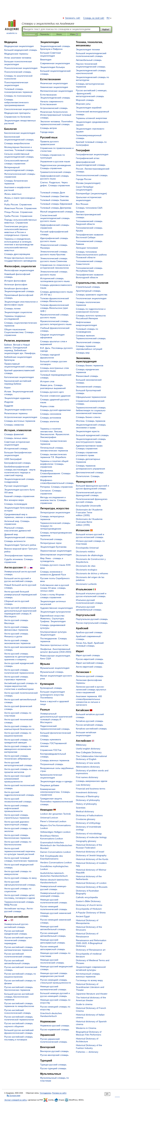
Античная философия (15, 284)
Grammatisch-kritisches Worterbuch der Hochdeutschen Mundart (56, 845)
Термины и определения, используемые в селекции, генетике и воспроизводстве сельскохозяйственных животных (18, 245)
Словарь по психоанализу (17, 96)
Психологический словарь (17, 72)
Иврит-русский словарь (88, 655)
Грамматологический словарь (55, 172)
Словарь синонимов (50, 414)
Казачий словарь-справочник (19, 496)
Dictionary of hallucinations (89, 815)
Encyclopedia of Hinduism (89, 909)
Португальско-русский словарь (92, 619)
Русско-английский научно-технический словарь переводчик (18, 940)
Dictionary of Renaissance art (90, 950)
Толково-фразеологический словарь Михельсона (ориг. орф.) (54, 308)
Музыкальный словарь (51, 672)
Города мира (47, 132)
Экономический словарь (88, 386)
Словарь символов (14, 424)
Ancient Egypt (83, 916)
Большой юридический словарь (92, 435)
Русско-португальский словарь (92, 623)
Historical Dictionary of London (91, 883)
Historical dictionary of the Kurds (92, 859)
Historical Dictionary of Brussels (91, 887)
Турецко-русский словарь (53, 1064)
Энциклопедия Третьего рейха (20, 545)
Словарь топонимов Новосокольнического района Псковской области (91, 254)
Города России (83, 179)
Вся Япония (82, 204)
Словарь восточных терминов (19, 421)
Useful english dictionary (88, 748)
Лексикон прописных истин (54, 645)
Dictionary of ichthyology (88, 823)
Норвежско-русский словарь (54, 1025)
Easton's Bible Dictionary (88, 901)
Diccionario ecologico (86, 569)
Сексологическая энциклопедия (20, 109)
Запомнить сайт (72, 18)
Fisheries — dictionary (87, 1052)
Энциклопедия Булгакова (53, 547)
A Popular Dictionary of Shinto (91, 912)
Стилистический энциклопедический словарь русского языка (55, 218)
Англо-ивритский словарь (89, 666)
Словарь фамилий (14, 434)
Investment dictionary (86, 792)
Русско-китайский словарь (89, 725)
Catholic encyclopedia (87, 897)
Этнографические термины (18, 555)
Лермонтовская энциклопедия (56, 550)
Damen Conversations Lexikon (55, 852)
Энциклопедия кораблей (88, 107)
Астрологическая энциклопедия (20, 417)
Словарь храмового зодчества (91, 294)
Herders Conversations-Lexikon (56, 862)
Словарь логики (12, 308)
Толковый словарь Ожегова (54, 196)
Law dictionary (83, 785)
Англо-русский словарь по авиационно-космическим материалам (17, 749)
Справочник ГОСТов (50, 750)
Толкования (29, 34)
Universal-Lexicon (49, 817)
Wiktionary (81, 745)
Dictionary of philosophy (88, 800)
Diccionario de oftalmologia (89, 555)
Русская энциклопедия (16, 486)
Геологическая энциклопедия (91, 298)
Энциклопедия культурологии (55, 611)
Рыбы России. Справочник (18, 204)
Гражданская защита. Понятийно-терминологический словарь (56, 801)
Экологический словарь (88, 342)
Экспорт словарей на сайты (15, 1100)
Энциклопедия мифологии (18, 409)
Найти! (105, 29)
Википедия (45, 59)
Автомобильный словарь (89, 60)
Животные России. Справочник (20, 208)
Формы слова (47, 406)
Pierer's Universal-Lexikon (53, 821)
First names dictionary (87, 777)
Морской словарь (85, 100)
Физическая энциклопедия (54, 83)
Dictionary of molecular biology (91, 837)
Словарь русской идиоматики (55, 410)
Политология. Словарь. (88, 476)
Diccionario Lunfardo (86, 584)
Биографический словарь (17, 463)
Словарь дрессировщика (17, 254)
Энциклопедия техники (88, 49)
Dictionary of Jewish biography (91, 855)
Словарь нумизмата (50, 739)
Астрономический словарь (54, 108)
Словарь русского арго (52, 392)
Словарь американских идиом (91, 781)
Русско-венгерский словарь (54, 1055)
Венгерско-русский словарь (54, 1051)
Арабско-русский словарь (89, 632)
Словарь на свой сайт (93, 18)
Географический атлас (88, 158)
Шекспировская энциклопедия (56, 554)
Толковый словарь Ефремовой (56, 204)
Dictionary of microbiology (89, 833)
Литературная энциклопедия (55, 512)
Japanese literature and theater (91, 993)
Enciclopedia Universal (87, 547)
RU (108, 18)
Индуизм (8, 402)
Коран (7, 387)
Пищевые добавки (49, 785)
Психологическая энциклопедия (20, 68)
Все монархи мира (14, 500)
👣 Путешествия (13, 1095)
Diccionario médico (85, 551)
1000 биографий (13, 459)
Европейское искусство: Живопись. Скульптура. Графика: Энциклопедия (53, 618)
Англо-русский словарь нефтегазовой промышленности (16, 808)
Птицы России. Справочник (18, 212)
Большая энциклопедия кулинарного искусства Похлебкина (52, 694)
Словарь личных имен (15, 438)
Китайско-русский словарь (89, 721)
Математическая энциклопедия (56, 91)
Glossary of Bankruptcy (87, 796)
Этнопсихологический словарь (92, 175)
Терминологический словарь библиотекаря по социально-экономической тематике (91, 410)
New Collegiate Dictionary (89, 752)
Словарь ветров (48, 128)
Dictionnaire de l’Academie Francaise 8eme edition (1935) (89, 522)
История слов (47, 381)
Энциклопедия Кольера (52, 67)
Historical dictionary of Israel (90, 851)
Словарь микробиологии (17, 143)
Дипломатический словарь (89, 472)
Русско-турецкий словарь (53, 1068)
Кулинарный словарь (51, 688)
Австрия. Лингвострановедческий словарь (88, 214)
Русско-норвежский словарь (54, 1029)
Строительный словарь (88, 287)
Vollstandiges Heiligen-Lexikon (55, 832)
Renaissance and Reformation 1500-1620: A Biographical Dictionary (91, 943)
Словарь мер (83, 352)
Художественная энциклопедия (56, 608)
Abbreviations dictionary (88, 766)
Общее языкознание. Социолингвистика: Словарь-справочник (19, 332)
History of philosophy (86, 804)
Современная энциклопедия (55, 63)
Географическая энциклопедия (92, 154)
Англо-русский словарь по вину (20, 878)
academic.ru (11, 33)
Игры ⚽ (74, 34)
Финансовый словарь (87, 376)
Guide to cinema (84, 1004)
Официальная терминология (91, 397)
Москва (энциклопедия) (88, 183)
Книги (59, 34)
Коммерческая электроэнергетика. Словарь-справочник (55, 792)
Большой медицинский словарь (20, 50)
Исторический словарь (16, 448)
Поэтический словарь (51, 539)
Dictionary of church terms (89, 905)
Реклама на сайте (59, 1093)
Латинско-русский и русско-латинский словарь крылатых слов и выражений (91, 689)
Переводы (44, 34)
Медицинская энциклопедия (19, 46)
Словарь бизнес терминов (89, 365)
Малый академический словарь (56, 211)
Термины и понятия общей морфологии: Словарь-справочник (54, 464)
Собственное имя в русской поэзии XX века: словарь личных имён (54, 588)
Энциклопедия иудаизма (17, 398)
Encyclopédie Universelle (88, 505)
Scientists (80, 807)
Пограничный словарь (51, 764)
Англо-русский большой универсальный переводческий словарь (20, 594)
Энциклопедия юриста (87, 431)
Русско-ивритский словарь (89, 659)
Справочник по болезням (17, 116)
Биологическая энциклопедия (19, 133)
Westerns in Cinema (86, 1028)
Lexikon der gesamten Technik (55, 814)
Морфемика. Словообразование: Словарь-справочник (55, 473)
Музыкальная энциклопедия (54, 668)
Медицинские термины (16, 53)
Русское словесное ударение (55, 395)
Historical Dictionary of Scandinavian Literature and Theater (90, 987)
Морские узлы (83, 104)
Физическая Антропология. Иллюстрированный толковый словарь (55, 115)
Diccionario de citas (85, 566)
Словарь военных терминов (54, 760)
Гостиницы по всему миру (89, 980)
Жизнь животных (13, 194)
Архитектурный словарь (88, 291)
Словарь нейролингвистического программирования (16, 102)
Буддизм (8, 405)
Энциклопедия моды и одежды (56, 781)
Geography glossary (86, 841)
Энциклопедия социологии (18, 312)
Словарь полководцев (15, 504)
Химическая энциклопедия (54, 87)
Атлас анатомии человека (17, 57)
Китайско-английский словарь (91, 728)
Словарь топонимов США (89, 208)
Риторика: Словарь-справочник (56, 487)
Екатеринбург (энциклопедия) (91, 193)
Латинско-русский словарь (89, 676)
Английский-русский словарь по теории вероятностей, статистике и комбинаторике (20, 686)
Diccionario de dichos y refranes (92, 573)
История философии (15, 280)
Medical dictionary (85, 811)
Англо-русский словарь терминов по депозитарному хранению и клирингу (19, 656)
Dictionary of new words (88, 763)
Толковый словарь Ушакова (54, 200)
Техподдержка (45, 1093)
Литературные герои (51, 543)
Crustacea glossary (85, 819)
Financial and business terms (90, 788)
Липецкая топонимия (87, 248)
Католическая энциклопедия (19, 377)
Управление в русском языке (55, 161)
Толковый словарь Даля (52, 192)
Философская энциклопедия (19, 270)
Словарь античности (14, 541)
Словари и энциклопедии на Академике (48, 23)
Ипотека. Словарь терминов (90, 421)
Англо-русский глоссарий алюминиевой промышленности (17, 779)
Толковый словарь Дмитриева (55, 208)
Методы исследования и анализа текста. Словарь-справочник (53, 500)
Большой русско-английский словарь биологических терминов (19, 997)
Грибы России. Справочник (18, 216)
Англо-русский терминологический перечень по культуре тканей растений (19, 851)
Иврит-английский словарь (90, 663)
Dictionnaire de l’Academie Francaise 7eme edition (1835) (89, 512)
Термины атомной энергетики (91, 118)
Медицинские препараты (17, 113)
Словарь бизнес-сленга (88, 417)
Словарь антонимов (50, 417)
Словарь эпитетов (49, 421)
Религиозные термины (16, 413)
